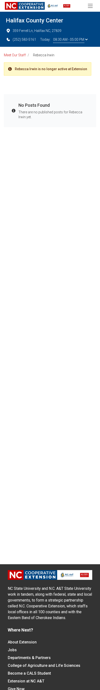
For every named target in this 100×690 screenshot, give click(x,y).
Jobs (12, 650)
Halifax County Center (34, 20)
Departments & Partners (29, 657)
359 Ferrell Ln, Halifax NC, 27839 (37, 31)
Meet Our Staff (15, 55)
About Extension (22, 642)
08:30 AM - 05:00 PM (68, 39)
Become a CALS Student (29, 673)
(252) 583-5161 (24, 39)
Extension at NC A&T (26, 681)
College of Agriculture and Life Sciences (44, 665)
